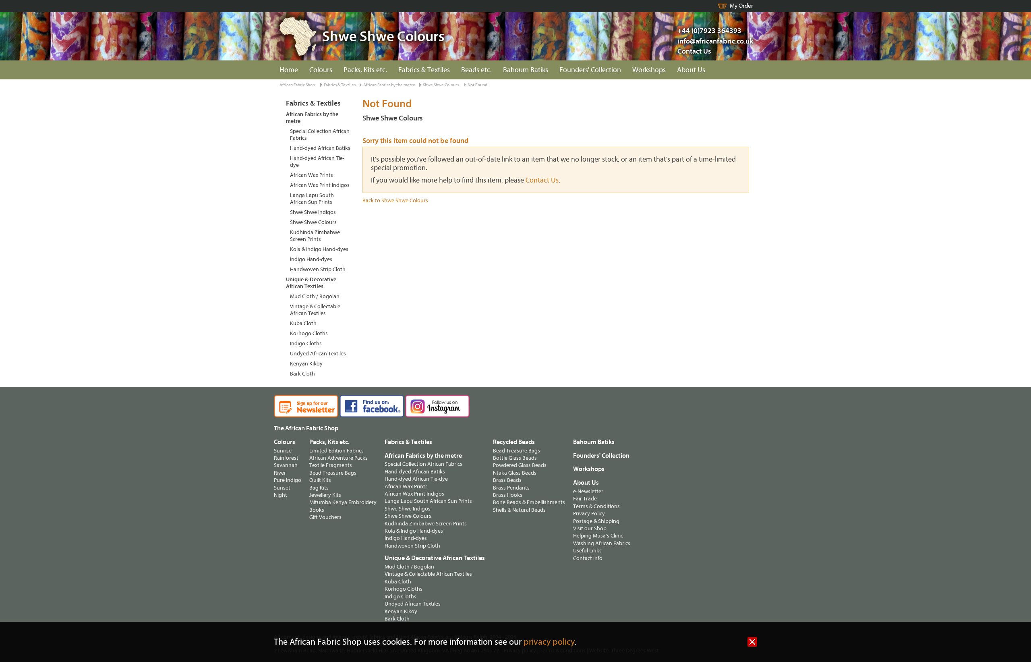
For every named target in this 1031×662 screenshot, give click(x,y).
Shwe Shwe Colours (441, 84)
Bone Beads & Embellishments (529, 502)
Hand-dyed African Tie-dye (317, 161)
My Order (741, 5)
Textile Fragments (330, 465)
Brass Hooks (507, 495)
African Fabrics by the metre (389, 84)
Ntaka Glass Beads (514, 472)
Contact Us (694, 51)
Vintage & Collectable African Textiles (315, 310)
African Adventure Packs (338, 457)
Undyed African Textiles (318, 353)
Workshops (649, 70)
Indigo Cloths (306, 343)
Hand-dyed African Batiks (320, 148)
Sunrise (283, 450)
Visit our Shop (590, 528)
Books (316, 509)
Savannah (286, 465)
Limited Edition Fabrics (336, 450)
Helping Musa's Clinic (598, 535)
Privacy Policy (589, 513)
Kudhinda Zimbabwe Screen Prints (315, 236)
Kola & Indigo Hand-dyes (319, 249)
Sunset (282, 487)
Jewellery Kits (325, 495)
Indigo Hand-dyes (311, 259)
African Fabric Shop (297, 84)
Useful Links (587, 550)
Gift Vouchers (325, 517)
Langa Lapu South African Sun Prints (312, 198)
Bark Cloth (302, 373)
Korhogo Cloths (309, 333)
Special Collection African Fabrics (320, 134)
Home (288, 70)
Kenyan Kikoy (306, 363)
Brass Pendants (511, 487)
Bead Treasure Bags (332, 472)
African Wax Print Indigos (320, 185)
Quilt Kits (320, 480)
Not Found (477, 84)
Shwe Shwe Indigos (313, 212)
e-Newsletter (588, 491)
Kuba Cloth (303, 323)
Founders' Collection (590, 70)
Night (280, 495)
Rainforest (286, 457)
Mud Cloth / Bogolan (315, 296)
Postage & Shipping (596, 521)
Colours (320, 70)
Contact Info (587, 558)
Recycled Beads (514, 442)
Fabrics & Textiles (424, 70)
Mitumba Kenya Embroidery (343, 502)
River (280, 472)
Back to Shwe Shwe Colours (395, 200)
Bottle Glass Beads (515, 457)
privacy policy (549, 642)
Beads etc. (476, 70)
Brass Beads (507, 480)
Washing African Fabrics (601, 543)
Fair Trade (585, 498)
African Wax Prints (311, 175)
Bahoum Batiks (525, 70)
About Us (691, 70)
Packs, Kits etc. (365, 70)
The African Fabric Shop (306, 428)
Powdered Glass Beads (520, 465)
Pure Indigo (287, 480)
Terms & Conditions (596, 506)
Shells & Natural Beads (519, 509)
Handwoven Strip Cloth (318, 269)
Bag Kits (319, 487)
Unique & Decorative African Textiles (311, 283)
